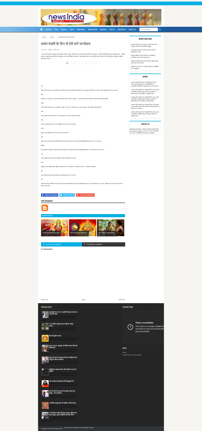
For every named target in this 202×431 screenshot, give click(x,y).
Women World (92, 29)
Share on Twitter (69, 195)
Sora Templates (75, 427)
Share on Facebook (51, 195)
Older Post (122, 299)
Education (103, 29)
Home (83, 299)
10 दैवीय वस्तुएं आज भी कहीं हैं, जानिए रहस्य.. (63, 403)
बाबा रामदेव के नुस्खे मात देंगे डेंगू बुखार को (61, 381)
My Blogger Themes (88, 427)
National (48, 29)
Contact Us (132, 29)
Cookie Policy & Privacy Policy (132, 355)
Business (64, 29)
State (56, 29)
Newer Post (44, 299)
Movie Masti (81, 29)
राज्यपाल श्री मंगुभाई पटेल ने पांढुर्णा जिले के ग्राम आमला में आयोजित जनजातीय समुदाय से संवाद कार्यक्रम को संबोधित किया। (145, 114)
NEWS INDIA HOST (57, 428)
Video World (122, 29)
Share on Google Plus (87, 195)
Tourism (112, 29)
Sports (72, 29)
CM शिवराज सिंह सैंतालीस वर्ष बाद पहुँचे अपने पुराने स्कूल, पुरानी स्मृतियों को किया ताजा (63, 414)
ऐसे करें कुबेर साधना (55, 336)
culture (57, 49)
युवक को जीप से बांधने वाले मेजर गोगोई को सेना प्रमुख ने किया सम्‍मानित (63, 358)
